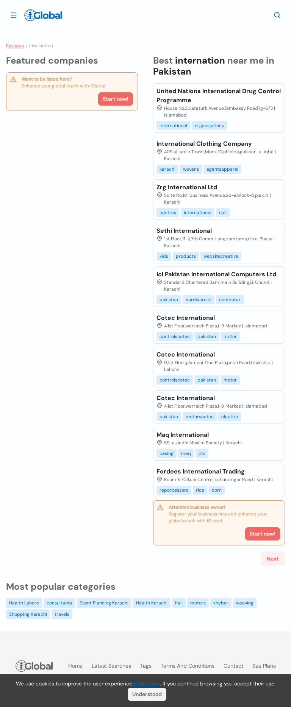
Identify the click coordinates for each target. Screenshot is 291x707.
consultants (59, 603)
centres (168, 213)
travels (62, 614)
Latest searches (111, 665)
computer (230, 300)
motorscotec (200, 417)
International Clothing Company (204, 144)
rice (200, 490)
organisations (209, 126)
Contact (233, 665)
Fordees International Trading (200, 471)
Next (273, 558)
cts (202, 453)
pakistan (169, 300)
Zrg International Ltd (186, 187)
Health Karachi (151, 603)
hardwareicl (198, 300)
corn (217, 490)
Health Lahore (24, 603)
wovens (191, 169)
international (173, 126)
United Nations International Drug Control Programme (218, 95)
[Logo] (43, 15)
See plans (264, 665)
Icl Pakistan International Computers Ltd (216, 274)
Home (75, 665)
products (186, 256)
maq (186, 453)
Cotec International (185, 318)
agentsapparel (222, 169)
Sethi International (184, 231)
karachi (167, 169)
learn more (147, 683)
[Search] (277, 14)
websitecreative (220, 256)
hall (179, 603)
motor (230, 336)
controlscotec (175, 336)
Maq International (182, 435)
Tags (146, 665)
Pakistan (15, 46)
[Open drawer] (13, 14)
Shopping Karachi (28, 614)
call (223, 213)
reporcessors (174, 490)
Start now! (115, 98)
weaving (244, 603)
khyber (220, 603)
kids (164, 256)
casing (167, 453)
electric (229, 417)
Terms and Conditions (187, 665)
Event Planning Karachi (104, 603)
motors (198, 603)
